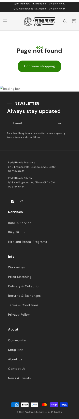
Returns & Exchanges (24, 296)
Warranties (16, 267)
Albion (42, 8)
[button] (5, 21)
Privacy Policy (19, 315)
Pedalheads (30, 412)
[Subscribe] (59, 123)
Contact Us (17, 369)
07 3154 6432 (57, 3)
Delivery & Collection (24, 286)
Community (17, 340)
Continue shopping (39, 66)
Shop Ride (15, 350)
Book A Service (19, 223)
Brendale (40, 3)
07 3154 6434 (57, 8)
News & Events (19, 378)
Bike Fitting (16, 232)
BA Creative (56, 412)
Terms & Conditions (23, 305)
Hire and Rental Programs (27, 242)
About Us (15, 359)
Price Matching (19, 277)
